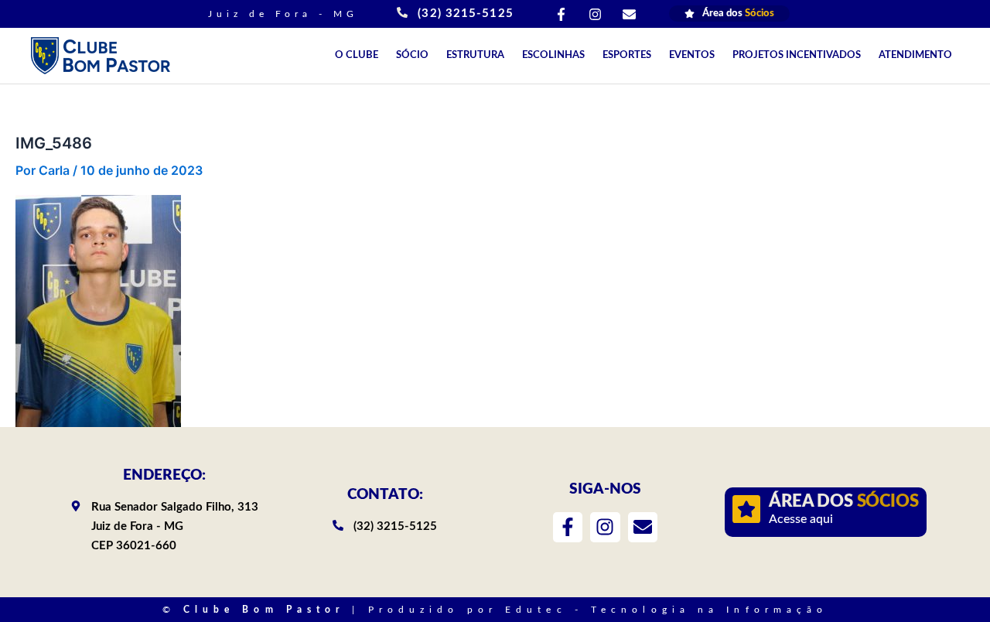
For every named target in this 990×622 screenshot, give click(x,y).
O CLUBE (356, 55)
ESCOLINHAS (553, 55)
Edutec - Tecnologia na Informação (666, 609)
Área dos (843, 501)
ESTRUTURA (475, 55)
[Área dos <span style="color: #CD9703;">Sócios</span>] (746, 509)
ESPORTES (627, 55)
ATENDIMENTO (915, 55)
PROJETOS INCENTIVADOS (796, 55)
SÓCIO (412, 55)
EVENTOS (692, 55)
